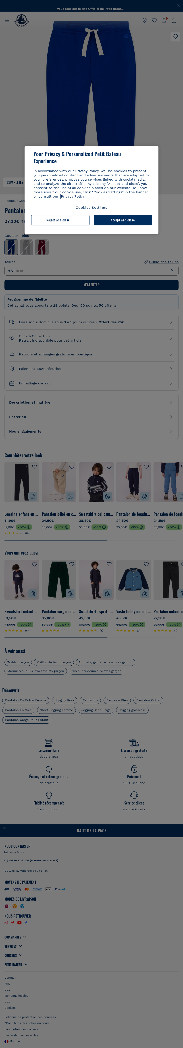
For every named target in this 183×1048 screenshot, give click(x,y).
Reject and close (58, 220)
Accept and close (123, 220)
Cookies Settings (91, 207)
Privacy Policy (73, 196)
